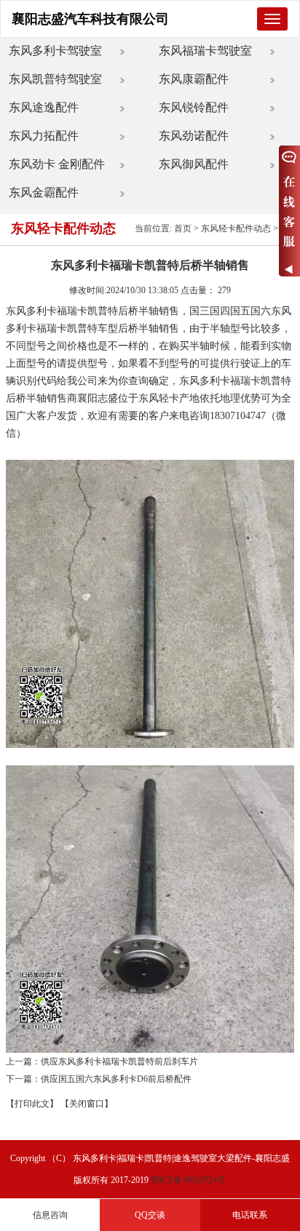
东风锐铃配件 (194, 107)
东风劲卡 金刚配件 (57, 164)
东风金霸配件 (44, 192)
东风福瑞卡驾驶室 (205, 50)
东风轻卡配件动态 (236, 228)
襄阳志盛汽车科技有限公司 (90, 19)
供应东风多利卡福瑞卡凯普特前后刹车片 (119, 1061)
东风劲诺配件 (194, 136)
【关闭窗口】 (86, 1104)
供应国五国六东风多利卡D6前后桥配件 (116, 1079)
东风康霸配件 (194, 79)
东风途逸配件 (44, 107)
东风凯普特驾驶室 (55, 79)
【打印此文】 (32, 1104)
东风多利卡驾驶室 (55, 50)
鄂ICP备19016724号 (188, 1180)
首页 (183, 228)
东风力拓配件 (44, 136)
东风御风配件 (194, 164)
